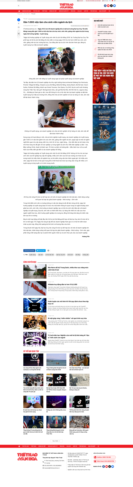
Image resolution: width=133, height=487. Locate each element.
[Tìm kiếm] (18, 5)
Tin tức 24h (36, 11)
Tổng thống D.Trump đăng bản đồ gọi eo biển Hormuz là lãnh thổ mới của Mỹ (33, 432)
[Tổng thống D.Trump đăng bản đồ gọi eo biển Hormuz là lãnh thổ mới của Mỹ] (33, 422)
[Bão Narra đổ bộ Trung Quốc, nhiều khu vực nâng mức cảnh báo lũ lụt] (34, 271)
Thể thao (44, 11)
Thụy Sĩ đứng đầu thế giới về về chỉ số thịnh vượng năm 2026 (56, 368)
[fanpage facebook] (105, 5)
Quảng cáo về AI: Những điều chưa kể (56, 410)
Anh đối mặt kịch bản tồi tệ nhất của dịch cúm (106, 26)
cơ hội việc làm (50, 254)
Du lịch (80, 11)
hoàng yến (86, 254)
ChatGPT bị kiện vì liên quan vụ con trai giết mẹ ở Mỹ (105, 33)
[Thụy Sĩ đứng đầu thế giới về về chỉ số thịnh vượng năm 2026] (56, 359)
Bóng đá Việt (53, 11)
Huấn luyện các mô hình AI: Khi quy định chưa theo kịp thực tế (68, 302)
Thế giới (33, 13)
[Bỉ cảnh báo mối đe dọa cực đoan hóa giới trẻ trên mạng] (33, 402)
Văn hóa (73, 11)
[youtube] (108, 5)
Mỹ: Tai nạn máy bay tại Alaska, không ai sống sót (78, 389)
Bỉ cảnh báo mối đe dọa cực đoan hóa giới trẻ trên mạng (32, 410)
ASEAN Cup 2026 (26, 11)
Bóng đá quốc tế (63, 11)
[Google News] (80, 26)
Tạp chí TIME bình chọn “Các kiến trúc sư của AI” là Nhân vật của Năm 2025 (106, 41)
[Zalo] (114, 5)
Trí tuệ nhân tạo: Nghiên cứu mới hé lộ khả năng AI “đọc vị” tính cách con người (68, 336)
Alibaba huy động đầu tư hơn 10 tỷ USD (62, 284)
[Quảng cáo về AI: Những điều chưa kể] (56, 402)
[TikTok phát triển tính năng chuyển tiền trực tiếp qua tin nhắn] (79, 402)
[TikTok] (115, 0)
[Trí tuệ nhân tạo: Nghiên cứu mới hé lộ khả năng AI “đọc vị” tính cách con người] (34, 339)
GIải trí (86, 11)
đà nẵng (78, 254)
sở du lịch (70, 254)
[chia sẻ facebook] (18, 23)
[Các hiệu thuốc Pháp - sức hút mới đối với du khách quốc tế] (79, 359)
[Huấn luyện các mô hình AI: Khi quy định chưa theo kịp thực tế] (34, 305)
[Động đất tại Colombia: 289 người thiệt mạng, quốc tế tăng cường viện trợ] (79, 422)
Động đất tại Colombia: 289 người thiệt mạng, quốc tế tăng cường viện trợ (78, 432)
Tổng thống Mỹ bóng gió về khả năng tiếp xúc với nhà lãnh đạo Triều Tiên (55, 432)
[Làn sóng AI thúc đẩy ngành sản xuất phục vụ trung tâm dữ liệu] (33, 359)
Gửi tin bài (106, 0)
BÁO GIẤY (81, 0)
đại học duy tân (60, 254)
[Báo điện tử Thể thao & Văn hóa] (66, 5)
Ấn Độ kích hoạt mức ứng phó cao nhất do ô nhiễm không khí (105, 56)
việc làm (40, 254)
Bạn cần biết (102, 11)
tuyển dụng (32, 254)
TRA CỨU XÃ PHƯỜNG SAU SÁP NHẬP (93, 0)
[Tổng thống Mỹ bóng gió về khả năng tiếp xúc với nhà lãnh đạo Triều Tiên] (56, 422)
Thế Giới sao (93, 11)
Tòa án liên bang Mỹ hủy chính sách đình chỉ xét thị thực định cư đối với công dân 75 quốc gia (33, 389)
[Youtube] (112, 0)
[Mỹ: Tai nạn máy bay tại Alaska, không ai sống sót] (79, 380)
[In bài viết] (18, 27)
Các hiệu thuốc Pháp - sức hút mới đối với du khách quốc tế (79, 368)
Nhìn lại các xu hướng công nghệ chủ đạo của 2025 (106, 48)
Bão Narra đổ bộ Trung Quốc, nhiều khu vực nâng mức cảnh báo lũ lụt (68, 269)
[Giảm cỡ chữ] (19, 37)
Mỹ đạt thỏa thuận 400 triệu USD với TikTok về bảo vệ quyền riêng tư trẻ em (56, 389)
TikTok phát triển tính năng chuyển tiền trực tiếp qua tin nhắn (79, 410)
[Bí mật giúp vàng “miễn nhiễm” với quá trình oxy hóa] (34, 322)
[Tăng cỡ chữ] (19, 31)
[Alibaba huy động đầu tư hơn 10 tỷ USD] (34, 288)
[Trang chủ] (19, 11)
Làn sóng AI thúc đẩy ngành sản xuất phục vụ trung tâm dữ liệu (32, 368)
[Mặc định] (19, 34)
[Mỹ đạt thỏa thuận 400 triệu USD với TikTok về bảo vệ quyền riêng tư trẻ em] (56, 380)
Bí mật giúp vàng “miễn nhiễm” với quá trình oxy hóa (67, 318)
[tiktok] (111, 5)
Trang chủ (19, 13)
